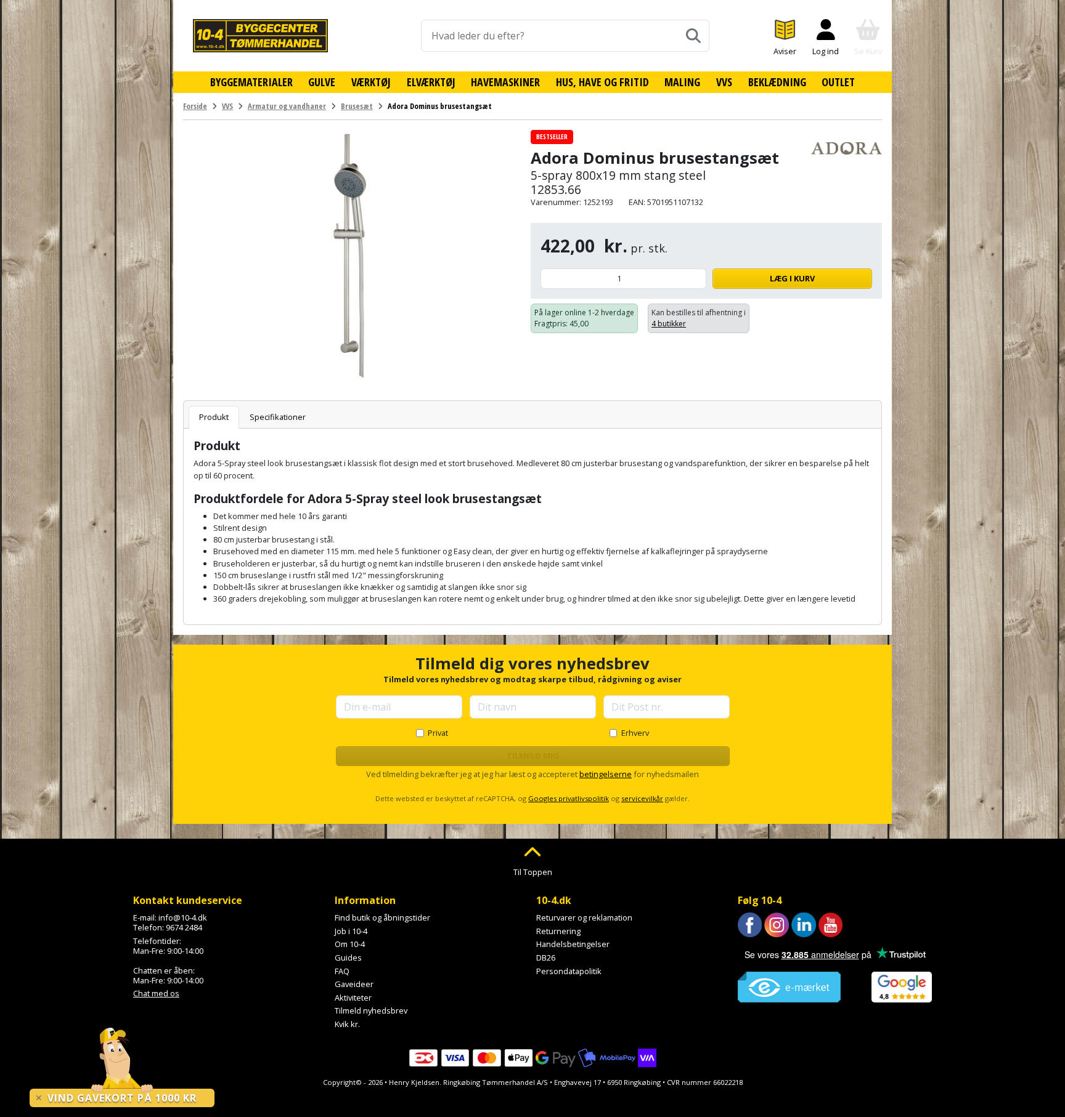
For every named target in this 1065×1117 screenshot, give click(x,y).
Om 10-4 (350, 944)
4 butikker (668, 323)
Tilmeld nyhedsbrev (371, 1010)
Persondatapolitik (569, 971)
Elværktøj (431, 82)
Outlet (838, 82)
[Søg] (693, 35)
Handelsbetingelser (573, 944)
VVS (724, 82)
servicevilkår (642, 798)
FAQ (342, 971)
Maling (682, 82)
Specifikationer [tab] (278, 416)
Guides (348, 957)
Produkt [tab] (214, 416)
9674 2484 (184, 927)
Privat (438, 732)
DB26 (545, 957)
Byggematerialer (251, 82)
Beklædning (777, 82)
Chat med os (156, 993)
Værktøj (371, 82)
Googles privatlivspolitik (568, 798)
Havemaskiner (505, 82)
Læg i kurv (792, 278)
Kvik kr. (347, 1024)
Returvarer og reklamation (584, 917)
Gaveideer (354, 984)
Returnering (558, 931)
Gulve (321, 82)
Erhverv (635, 732)
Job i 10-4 (351, 931)
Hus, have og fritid (602, 82)
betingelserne (605, 774)
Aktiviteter (353, 997)
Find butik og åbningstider (382, 917)
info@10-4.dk (182, 917)
